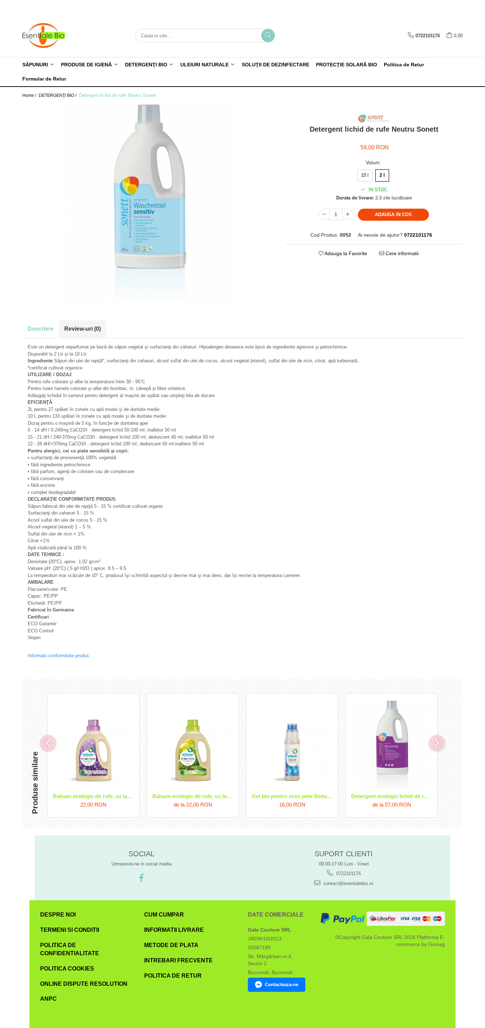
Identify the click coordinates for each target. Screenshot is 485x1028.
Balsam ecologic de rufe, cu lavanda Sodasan (93, 796)
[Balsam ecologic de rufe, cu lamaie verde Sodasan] (192, 744)
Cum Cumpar (164, 915)
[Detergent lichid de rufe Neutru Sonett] (148, 203)
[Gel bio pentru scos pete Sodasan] (292, 744)
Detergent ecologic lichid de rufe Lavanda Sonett (391, 796)
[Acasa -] (57, 35)
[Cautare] (268, 35)
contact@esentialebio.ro (347, 883)
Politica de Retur (404, 64)
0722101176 (348, 873)
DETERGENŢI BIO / (58, 95)
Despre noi (58, 915)
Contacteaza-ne (281, 984)
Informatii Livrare (174, 930)
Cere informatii (401, 253)
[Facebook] (141, 878)
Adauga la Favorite (345, 253)
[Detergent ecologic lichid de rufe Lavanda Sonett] (391, 745)
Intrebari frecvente (178, 960)
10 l (365, 175)
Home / (29, 95)
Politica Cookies (67, 969)
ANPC (48, 999)
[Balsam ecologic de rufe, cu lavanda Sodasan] (93, 744)
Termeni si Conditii (69, 930)
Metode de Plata (171, 945)
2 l (382, 175)
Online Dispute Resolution (83, 984)
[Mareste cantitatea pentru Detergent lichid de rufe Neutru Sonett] (347, 214)
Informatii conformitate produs (58, 655)
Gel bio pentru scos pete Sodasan (292, 796)
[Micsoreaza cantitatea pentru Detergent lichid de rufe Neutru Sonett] (324, 214)
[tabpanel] (148, 203)
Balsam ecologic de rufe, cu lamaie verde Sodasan (192, 796)
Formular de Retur (44, 79)
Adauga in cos (393, 214)
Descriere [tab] (41, 329)
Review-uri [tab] (82, 329)
